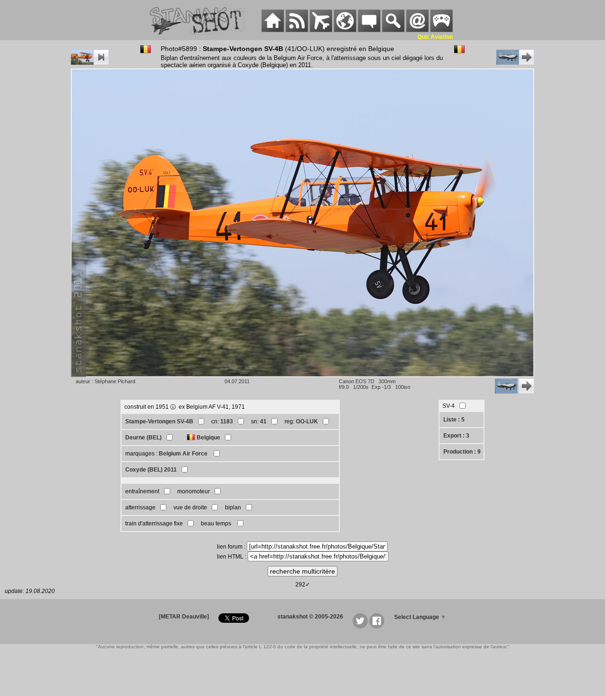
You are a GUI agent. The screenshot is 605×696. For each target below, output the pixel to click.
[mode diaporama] (90, 63)
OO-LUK (307, 421)
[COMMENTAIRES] (369, 30)
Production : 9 (462, 451)
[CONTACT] (417, 30)
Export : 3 (456, 435)
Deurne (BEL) (143, 437)
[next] (515, 63)
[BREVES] (296, 30)
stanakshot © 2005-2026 (310, 616)
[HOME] (272, 30)
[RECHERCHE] (393, 30)
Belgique (208, 437)
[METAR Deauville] (184, 616)
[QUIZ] (441, 30)
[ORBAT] (321, 30)
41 (263, 421)
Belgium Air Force (184, 453)
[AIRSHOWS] (345, 30)
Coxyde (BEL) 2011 (151, 469)
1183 (226, 421)
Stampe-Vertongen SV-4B (159, 421)
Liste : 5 (454, 419)
